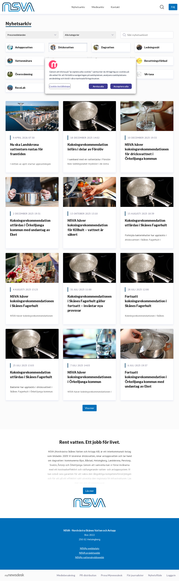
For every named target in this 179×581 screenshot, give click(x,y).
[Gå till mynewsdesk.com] (14, 575)
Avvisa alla (98, 86)
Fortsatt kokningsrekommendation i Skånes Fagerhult (146, 301)
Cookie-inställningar (59, 86)
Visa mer (89, 408)
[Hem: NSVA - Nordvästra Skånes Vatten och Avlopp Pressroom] (18, 7)
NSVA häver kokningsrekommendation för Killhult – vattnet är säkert (88, 227)
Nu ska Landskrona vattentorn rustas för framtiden (26, 149)
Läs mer (89, 490)
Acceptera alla (121, 86)
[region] (90, 76)
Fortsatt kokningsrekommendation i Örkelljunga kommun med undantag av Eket (146, 379)
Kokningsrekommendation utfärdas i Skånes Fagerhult (146, 222)
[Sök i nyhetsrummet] (162, 7)
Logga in (171, 575)
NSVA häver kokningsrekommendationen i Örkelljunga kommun (89, 377)
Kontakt (115, 7)
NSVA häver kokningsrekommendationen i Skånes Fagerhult (32, 301)
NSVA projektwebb (89, 552)
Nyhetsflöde (155, 575)
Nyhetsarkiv (78, 7)
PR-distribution (88, 575)
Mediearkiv (98, 7)
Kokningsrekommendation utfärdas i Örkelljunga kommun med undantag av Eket (30, 227)
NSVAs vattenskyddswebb (89, 557)
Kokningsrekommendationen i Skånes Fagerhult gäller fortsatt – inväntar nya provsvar (90, 303)
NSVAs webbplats (89, 548)
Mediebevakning (66, 575)
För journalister (135, 575)
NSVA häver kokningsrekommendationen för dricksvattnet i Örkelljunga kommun (147, 151)
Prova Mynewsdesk (111, 575)
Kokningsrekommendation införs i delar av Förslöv (88, 146)
